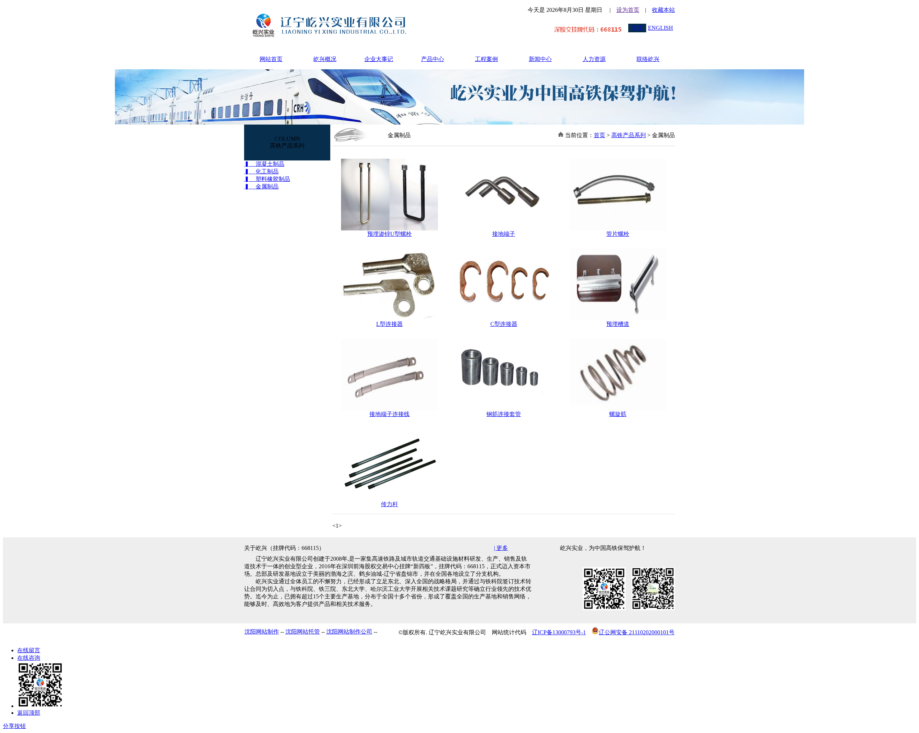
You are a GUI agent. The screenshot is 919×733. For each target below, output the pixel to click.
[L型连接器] (389, 319)
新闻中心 (540, 59)
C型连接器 (503, 324)
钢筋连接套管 (503, 414)
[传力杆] (389, 499)
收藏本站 (663, 10)
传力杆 (389, 504)
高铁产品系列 (628, 135)
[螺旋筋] (617, 409)
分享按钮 (14, 726)
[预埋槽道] (617, 319)
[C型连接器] (503, 319)
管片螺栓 (617, 234)
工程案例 (486, 59)
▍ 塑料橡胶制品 (267, 179)
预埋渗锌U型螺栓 (389, 234)
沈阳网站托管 (302, 632)
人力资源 (594, 59)
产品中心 (432, 59)
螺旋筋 (617, 414)
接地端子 (503, 234)
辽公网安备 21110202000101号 (637, 632)
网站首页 (271, 59)
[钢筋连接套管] (503, 409)
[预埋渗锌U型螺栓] (389, 228)
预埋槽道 (617, 324)
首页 (599, 135)
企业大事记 (378, 59)
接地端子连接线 (389, 414)
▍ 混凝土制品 (264, 164)
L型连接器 (389, 324)
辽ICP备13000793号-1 (559, 632)
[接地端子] (503, 228)
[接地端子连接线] (389, 409)
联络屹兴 (647, 59)
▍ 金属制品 (261, 186)
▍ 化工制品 (261, 171)
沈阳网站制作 (261, 632)
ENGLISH (660, 28)
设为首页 (627, 10)
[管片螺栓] (617, 228)
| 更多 (501, 548)
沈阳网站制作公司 (349, 632)
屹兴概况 (324, 59)
